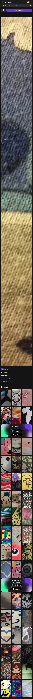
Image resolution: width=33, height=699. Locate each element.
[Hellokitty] (6, 464)
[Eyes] (16, 551)
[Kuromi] (16, 670)
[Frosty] (6, 653)
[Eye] (27, 569)
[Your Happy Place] (6, 688)
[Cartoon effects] (6, 670)
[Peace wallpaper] (6, 415)
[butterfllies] (27, 415)
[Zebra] (6, 516)
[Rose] (27, 516)
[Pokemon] (6, 499)
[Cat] (6, 551)
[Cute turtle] (16, 635)
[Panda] (16, 569)
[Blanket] (6, 600)
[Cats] (16, 464)
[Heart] (6, 635)
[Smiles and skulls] (16, 600)
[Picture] (16, 516)
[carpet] (16, 534)
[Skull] (27, 600)
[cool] (27, 499)
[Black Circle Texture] (16, 618)
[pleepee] (27, 446)
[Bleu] (6, 569)
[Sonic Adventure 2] (27, 618)
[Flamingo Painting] (6, 446)
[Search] (30, 5)
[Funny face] (27, 481)
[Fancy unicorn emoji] (6, 618)
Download (20, 10)
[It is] (27, 688)
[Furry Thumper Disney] (16, 397)
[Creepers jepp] (27, 670)
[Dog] (16, 499)
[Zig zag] (6, 481)
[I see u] (16, 446)
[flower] (27, 534)
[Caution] (27, 653)
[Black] (27, 635)
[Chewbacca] (27, 397)
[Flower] (16, 415)
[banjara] (27, 464)
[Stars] (16, 688)
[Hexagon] (6, 397)
